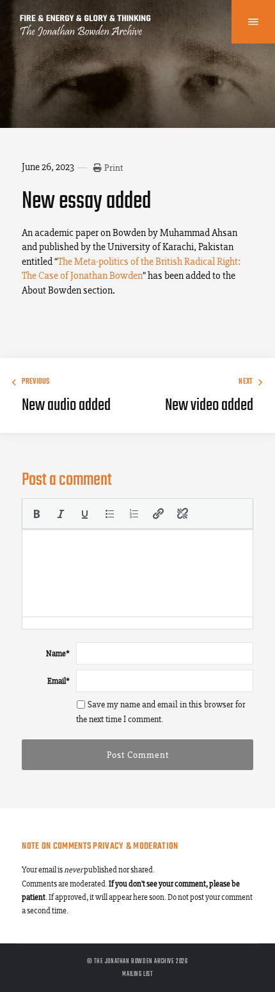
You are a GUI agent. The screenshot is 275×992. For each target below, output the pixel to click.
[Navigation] (253, 21)
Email (58, 681)
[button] (36, 513)
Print (113, 167)
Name (58, 653)
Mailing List (137, 974)
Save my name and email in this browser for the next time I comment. (161, 712)
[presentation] (36, 513)
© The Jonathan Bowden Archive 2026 (137, 961)
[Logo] (85, 32)
